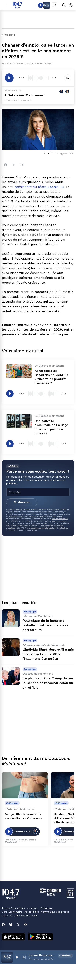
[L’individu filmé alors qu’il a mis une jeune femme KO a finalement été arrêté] (11, 647)
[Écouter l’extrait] (9, 77)
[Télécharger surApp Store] (13, 937)
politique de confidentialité (42, 528)
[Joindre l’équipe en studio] (54, 5)
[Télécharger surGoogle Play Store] (40, 937)
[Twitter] (13, 165)
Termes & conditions (13, 908)
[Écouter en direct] (41, 5)
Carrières (7, 915)
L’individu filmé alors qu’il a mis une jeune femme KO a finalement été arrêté (48, 654)
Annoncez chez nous (25, 915)
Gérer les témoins (12, 912)
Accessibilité (32, 912)
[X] (18, 924)
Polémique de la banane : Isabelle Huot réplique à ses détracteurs (45, 625)
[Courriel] (21, 165)
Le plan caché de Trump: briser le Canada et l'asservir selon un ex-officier (48, 682)
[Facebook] (6, 165)
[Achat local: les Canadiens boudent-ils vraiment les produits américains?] (19, 371)
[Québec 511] (70, 897)
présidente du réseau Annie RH (39, 187)
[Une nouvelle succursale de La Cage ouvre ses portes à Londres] (19, 421)
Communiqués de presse (55, 912)
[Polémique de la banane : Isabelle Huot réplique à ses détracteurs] (11, 618)
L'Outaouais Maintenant (25, 95)
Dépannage (46, 908)
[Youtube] (25, 924)
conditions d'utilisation (16, 530)
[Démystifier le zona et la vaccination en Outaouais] (25, 785)
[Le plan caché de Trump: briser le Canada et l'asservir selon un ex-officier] (11, 676)
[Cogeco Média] (50, 894)
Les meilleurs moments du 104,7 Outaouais (42, 955)
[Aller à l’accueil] (17, 7)
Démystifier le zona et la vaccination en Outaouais (23, 816)
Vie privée (32, 908)
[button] (17, 957)
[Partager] (67, 77)
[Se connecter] (70, 5)
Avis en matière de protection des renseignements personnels (37, 520)
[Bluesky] (10, 924)
